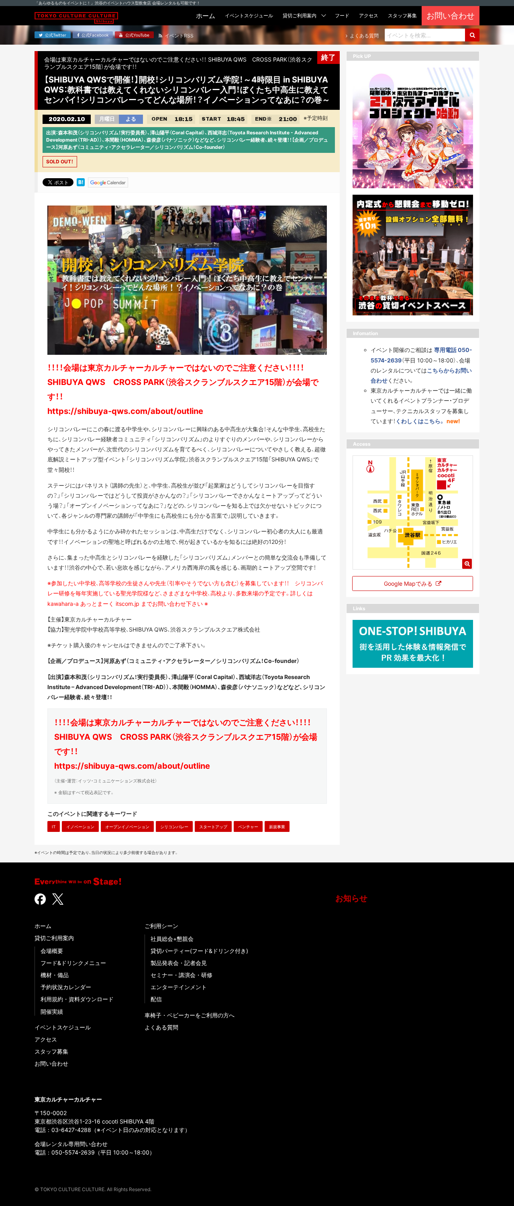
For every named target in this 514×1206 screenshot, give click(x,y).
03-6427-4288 (71, 1129)
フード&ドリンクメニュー (73, 962)
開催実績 (52, 1011)
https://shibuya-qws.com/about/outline (132, 766)
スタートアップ (213, 826)
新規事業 (277, 826)
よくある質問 (161, 1027)
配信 (156, 999)
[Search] (472, 35)
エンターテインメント (179, 987)
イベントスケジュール (63, 1027)
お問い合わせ (51, 1063)
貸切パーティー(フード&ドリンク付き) (199, 950)
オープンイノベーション (127, 826)
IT (53, 826)
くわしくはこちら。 (420, 420)
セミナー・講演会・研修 (181, 974)
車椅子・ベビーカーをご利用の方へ (190, 1015)
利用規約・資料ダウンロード (77, 999)
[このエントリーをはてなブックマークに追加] (81, 182)
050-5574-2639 (73, 1152)
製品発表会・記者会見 (179, 962)
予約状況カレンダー (66, 987)
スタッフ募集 (51, 1051)
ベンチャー (248, 826)
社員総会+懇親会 (172, 938)
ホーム (43, 925)
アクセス (46, 1039)
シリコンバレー (174, 826)
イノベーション (80, 826)
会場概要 (52, 950)
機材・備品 (55, 974)
